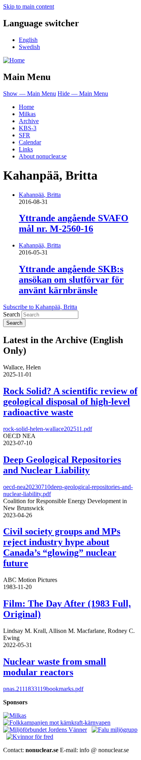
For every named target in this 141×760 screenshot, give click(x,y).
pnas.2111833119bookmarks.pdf (43, 688)
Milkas (27, 114)
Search (11, 314)
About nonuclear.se (43, 156)
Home (26, 107)
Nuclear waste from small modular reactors (54, 666)
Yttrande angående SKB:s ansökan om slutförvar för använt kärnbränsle (71, 279)
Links (26, 149)
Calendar (30, 142)
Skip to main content (28, 6)
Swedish (29, 47)
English (28, 39)
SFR (24, 135)
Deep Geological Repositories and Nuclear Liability (62, 465)
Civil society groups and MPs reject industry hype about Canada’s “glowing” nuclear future (61, 547)
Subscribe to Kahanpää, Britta (40, 307)
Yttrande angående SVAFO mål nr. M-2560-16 (73, 223)
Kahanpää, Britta (40, 194)
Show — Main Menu (29, 93)
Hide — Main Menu (83, 93)
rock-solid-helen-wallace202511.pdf (47, 428)
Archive (29, 121)
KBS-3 (27, 128)
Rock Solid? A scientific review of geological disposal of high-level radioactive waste (70, 401)
